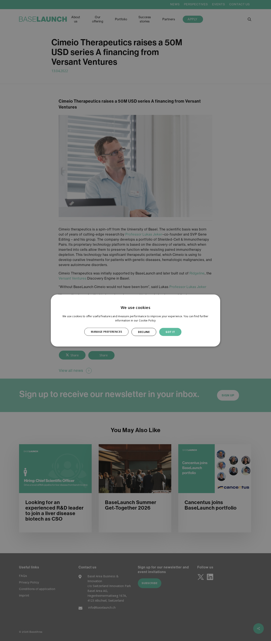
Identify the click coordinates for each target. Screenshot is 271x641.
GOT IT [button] (170, 332)
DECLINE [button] (144, 332)
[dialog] (135, 320)
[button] (108, 332)
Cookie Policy (147, 320)
